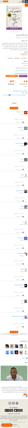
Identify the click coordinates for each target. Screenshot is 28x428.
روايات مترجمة (10, 58)
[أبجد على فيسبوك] (17, 403)
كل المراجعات (14, 335)
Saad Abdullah (7, 354)
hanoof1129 (25, 348)
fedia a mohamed (12, 348)
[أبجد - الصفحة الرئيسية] (20, 1)
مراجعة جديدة (13, 108)
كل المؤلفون (24, 396)
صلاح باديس (16, 348)
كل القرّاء (24, 358)
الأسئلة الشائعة (15, 422)
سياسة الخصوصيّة (17, 425)
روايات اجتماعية (16, 58)
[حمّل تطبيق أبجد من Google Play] (9, 410)
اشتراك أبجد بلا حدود (8, 422)
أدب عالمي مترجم (24, 58)
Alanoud (7, 348)
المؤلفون (2, 422)
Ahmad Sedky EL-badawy (21, 354)
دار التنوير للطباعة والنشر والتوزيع (21, 70)
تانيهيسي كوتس (22, 37)
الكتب (24, 422)
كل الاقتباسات (5, 95)
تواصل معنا (20, 422)
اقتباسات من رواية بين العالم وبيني (20, 90)
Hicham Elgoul (21, 348)
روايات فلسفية (24, 54)
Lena (26, 354)
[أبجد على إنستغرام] (9, 403)
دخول (1, 1)
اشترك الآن (11, 76)
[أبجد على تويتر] (13, 403)
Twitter (13, 31)
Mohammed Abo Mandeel (16, 95)
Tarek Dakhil (16, 354)
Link (19, 119)
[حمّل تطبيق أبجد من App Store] (18, 410)
